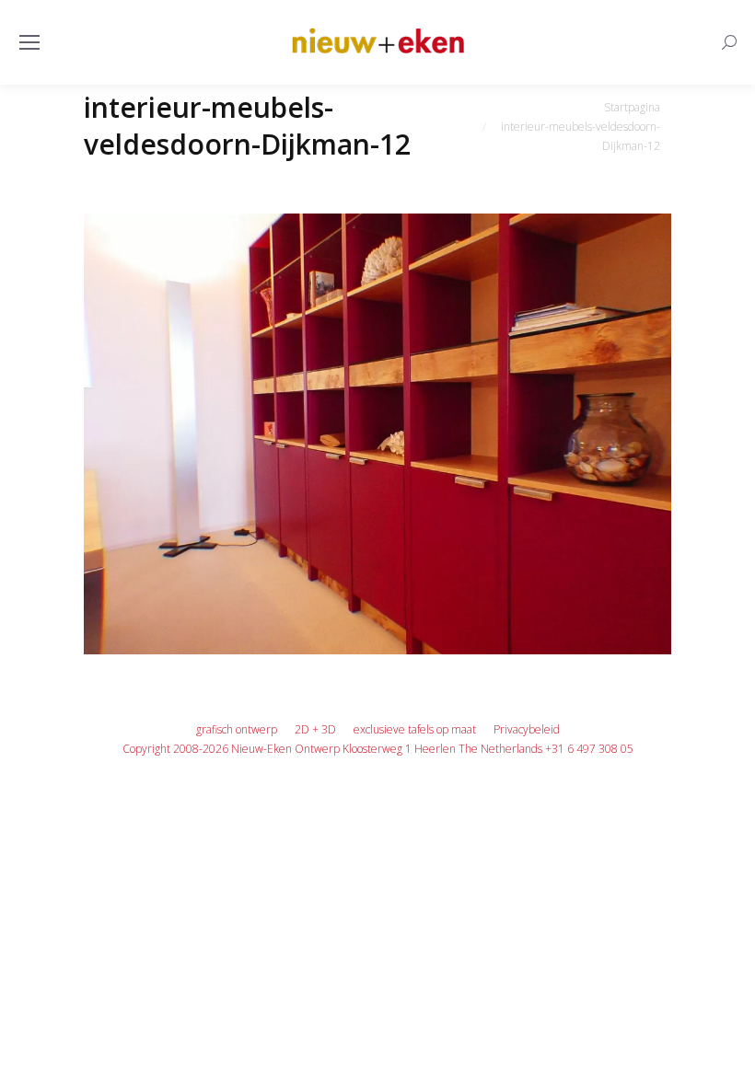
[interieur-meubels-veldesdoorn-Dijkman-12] (377, 434)
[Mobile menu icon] (29, 42)
